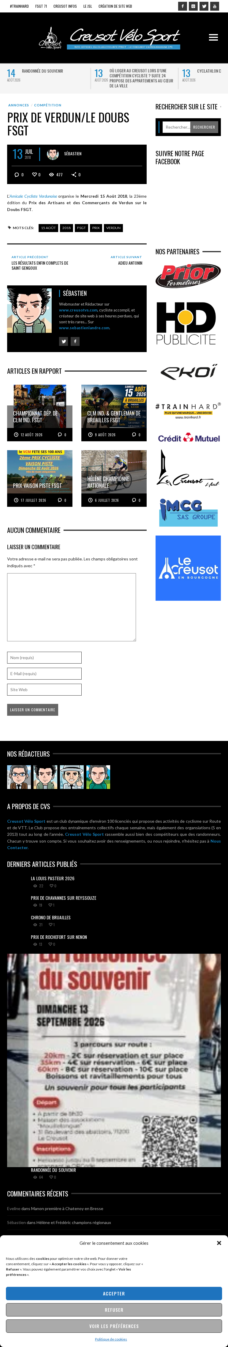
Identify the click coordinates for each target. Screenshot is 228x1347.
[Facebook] (182, 6)
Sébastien (72, 153)
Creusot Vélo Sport (26, 821)
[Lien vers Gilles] (98, 777)
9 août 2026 (105, 434)
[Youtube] (214, 6)
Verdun (113, 228)
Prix (96, 228)
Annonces (18, 105)
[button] (219, 1243)
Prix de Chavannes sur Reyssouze (63, 897)
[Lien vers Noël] (19, 777)
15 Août (48, 228)
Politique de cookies (111, 1339)
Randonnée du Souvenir (42, 70)
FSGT (81, 228)
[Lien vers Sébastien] (45, 777)
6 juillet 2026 (107, 500)
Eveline (13, 1208)
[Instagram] (193, 6)
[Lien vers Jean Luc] (72, 777)
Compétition (47, 105)
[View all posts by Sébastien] (53, 154)
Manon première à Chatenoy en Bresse (67, 1208)
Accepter (114, 1293)
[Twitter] (204, 6)
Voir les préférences (114, 1326)
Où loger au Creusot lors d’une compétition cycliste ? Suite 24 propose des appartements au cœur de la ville (141, 78)
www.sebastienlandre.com (84, 327)
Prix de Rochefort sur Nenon (59, 937)
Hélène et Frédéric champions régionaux (74, 1222)
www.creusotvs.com (78, 310)
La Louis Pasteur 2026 (53, 878)
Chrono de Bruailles (51, 917)
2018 (66, 228)
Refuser (114, 1309)
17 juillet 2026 (33, 500)
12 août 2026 (32, 434)
